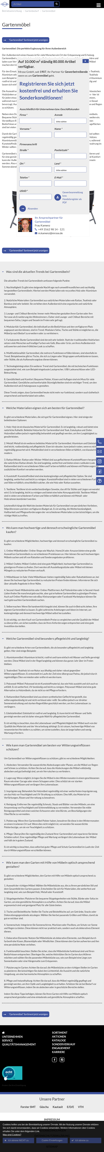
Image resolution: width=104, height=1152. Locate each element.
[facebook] (54, 1059)
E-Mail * (58, 177)
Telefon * (24, 177)
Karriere (58, 1052)
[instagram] (62, 1059)
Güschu (44, 1106)
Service (7, 1040)
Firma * (23, 114)
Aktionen (59, 1036)
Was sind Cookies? (12, 1135)
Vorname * (25, 128)
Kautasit (58, 1106)
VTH (81, 1106)
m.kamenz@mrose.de (50, 233)
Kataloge (59, 1040)
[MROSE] (19, 1033)
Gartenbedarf (32, 10)
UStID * (23, 190)
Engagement (61, 1048)
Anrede (58, 114)
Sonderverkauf (63, 1044)
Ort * (22, 163)
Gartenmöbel (48, 10)
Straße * (24, 150)
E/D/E (70, 1106)
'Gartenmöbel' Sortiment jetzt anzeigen (28, 40)
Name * (58, 128)
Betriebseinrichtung (12, 10)
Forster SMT (28, 1106)
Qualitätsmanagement (19, 1044)
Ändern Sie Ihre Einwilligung (14, 1085)
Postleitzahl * (61, 150)
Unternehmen (12, 1036)
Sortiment (59, 1032)
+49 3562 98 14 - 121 (51, 229)
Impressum (52, 1119)
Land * (57, 163)
